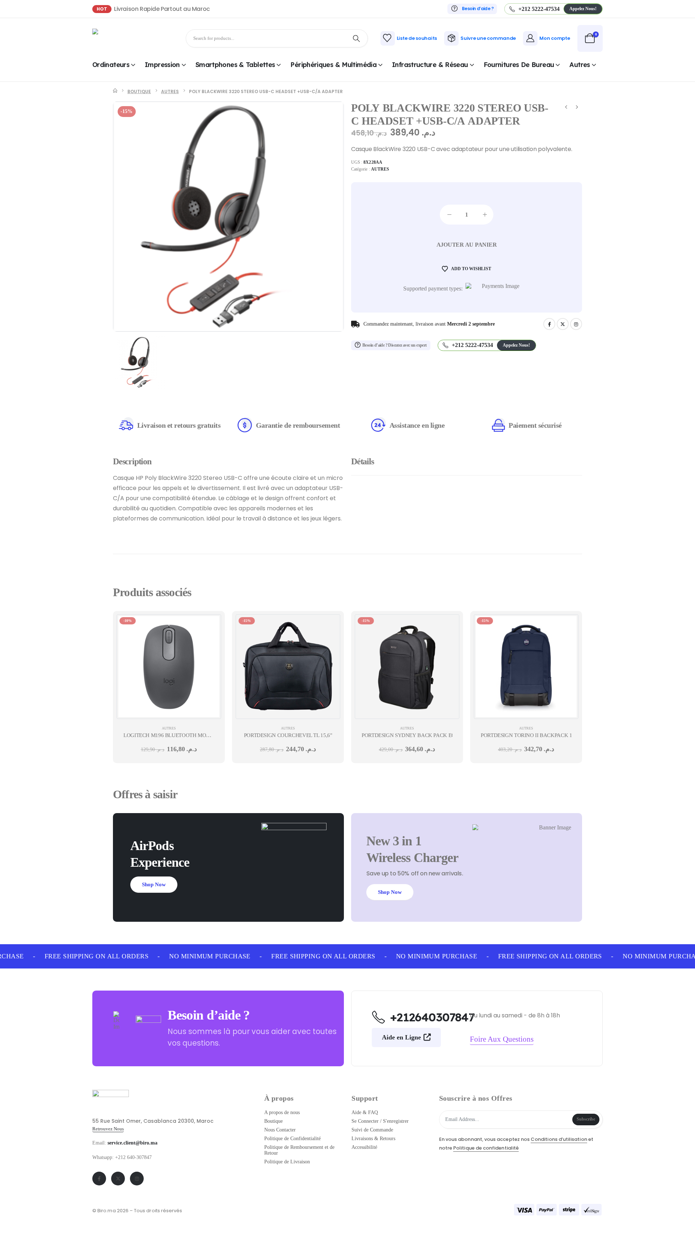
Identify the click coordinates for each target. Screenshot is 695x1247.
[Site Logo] (112, 38)
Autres (579, 64)
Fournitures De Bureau (519, 64)
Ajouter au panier (467, 245)
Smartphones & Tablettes (235, 64)
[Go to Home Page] (115, 91)
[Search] (356, 38)
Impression (162, 64)
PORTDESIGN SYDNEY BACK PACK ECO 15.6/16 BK (423, 735)
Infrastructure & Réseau (430, 64)
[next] (577, 108)
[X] (563, 324)
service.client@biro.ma (132, 1143)
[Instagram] (576, 324)
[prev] (566, 108)
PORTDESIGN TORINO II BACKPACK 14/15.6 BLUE (541, 735)
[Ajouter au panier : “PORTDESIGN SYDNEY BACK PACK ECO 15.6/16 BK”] (448, 625)
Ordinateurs (110, 64)
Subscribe (586, 1119)
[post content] (169, 666)
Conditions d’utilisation (559, 1139)
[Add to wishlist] (210, 643)
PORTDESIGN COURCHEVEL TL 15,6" (288, 735)
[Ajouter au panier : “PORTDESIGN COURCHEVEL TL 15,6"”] (329, 625)
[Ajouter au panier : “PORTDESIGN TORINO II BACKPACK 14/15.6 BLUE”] (567, 625)
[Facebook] (549, 324)
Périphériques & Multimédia (333, 64)
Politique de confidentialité (486, 1148)
